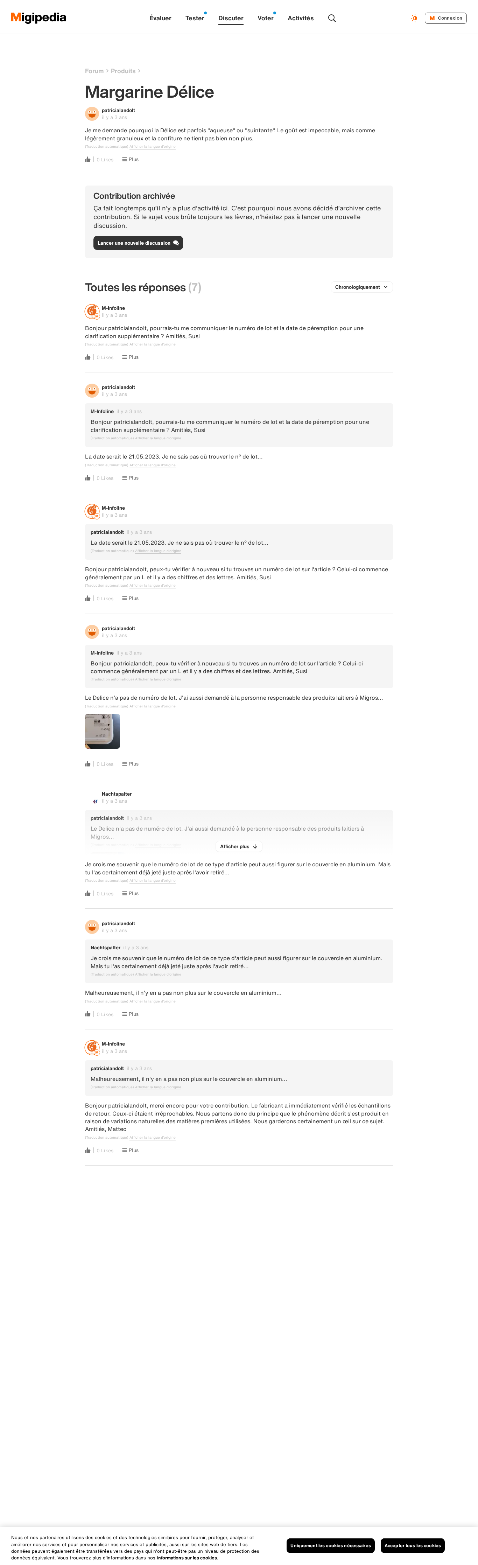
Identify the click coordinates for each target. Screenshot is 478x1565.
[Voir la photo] (102, 731)
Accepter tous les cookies (413, 1545)
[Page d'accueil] (38, 18)
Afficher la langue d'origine (152, 146)
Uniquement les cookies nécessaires (330, 1545)
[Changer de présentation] (415, 18)
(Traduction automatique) (106, 146)
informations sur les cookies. (187, 1557)
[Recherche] (332, 18)
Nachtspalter (117, 793)
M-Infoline (113, 308)
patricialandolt (118, 110)
